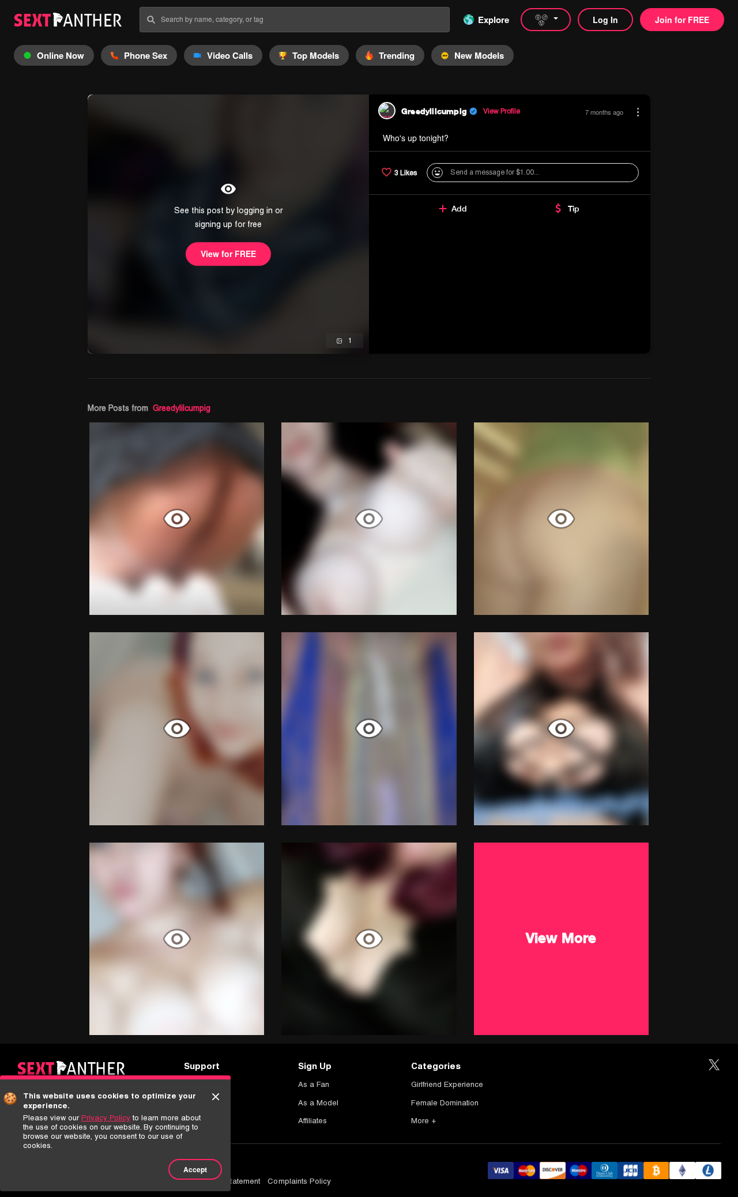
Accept (195, 1169)
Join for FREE (682, 19)
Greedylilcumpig (181, 408)
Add (459, 208)
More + (423, 1120)
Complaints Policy (299, 1181)
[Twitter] (714, 1065)
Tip (573, 208)
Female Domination (445, 1102)
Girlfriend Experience (447, 1084)
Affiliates (312, 1120)
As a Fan (313, 1084)
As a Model (318, 1102)
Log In (605, 19)
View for (228, 253)
